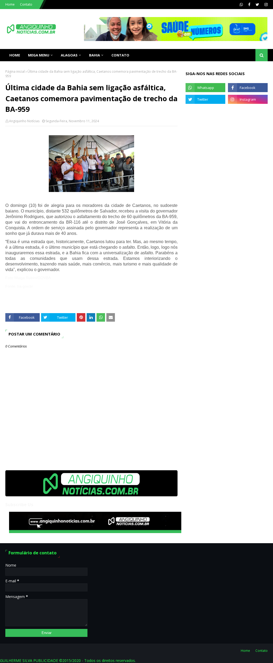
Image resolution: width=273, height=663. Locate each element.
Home (10, 4)
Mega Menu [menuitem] (38, 55)
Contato (26, 4)
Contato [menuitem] (120, 55)
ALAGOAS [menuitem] (69, 55)
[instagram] (265, 4)
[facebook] (249, 4)
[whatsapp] (241, 4)
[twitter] (257, 4)
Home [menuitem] (14, 55)
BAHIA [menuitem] (94, 55)
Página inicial (15, 71)
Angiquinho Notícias (24, 121)
